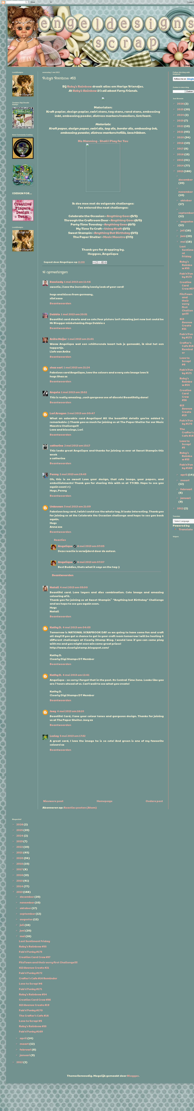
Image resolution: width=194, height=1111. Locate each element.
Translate (186, 529)
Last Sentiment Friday (187, 251)
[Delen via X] (99, 262)
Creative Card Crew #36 (185, 395)
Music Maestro (114, 237)
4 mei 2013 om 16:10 (70, 711)
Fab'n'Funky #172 (186, 335)
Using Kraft (113, 228)
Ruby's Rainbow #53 (186, 456)
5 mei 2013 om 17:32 (72, 736)
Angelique (65, 546)
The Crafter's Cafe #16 (187, 432)
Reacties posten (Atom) (80, 807)
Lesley (54, 736)
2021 (180, 131)
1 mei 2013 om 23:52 (74, 392)
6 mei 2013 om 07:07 (90, 562)
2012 (180, 508)
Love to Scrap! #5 (185, 444)
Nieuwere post (53, 801)
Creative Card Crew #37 (187, 285)
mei (183, 241)
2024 (180, 115)
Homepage (104, 801)
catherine (56, 445)
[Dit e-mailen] (93, 262)
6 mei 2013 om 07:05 (90, 546)
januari (185, 498)
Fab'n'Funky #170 (186, 422)
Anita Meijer (58, 339)
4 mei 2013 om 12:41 (76, 675)
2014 (180, 165)
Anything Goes (118, 216)
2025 (180, 109)
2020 (180, 137)
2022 (180, 126)
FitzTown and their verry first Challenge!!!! (186, 304)
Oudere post (154, 801)
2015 (180, 160)
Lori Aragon (58, 413)
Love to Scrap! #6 (185, 361)
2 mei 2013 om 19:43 (73, 474)
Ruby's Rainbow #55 (186, 265)
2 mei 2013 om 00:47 (81, 413)
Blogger (133, 1075)
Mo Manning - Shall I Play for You (103, 141)
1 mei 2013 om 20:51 (74, 314)
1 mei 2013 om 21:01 (81, 339)
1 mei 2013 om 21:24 (77, 367)
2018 (180, 143)
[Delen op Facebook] (102, 262)
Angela (55, 392)
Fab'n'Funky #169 (186, 466)
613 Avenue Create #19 (186, 410)
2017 (180, 148)
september (186, 213)
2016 (180, 154)
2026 (180, 103)
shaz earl (56, 367)
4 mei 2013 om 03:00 (74, 587)
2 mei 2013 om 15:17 (77, 445)
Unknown (56, 506)
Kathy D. (56, 627)
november (185, 191)
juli (182, 230)
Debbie (55, 314)
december (185, 179)
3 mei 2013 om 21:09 (77, 506)
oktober (186, 200)
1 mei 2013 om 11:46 (77, 282)
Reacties (60, 540)
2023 (180, 120)
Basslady (56, 282)
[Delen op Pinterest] (105, 262)
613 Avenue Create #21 (186, 324)
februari (186, 489)
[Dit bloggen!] (96, 262)
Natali (54, 587)
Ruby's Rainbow (79, 86)
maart (184, 480)
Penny (54, 474)
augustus (186, 221)
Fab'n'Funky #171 (186, 371)
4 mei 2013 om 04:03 (76, 627)
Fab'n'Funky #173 (186, 275)
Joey (53, 711)
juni (183, 236)
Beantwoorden (60, 303)
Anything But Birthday (112, 233)
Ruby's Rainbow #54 (186, 381)
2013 (180, 171)
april (184, 474)
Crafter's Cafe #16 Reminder (187, 347)
